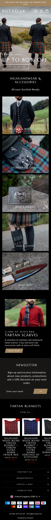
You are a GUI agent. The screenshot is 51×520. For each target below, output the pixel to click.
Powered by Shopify (25, 518)
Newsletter (25, 490)
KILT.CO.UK (14, 11)
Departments (25, 478)
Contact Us (25, 472)
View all (25, 412)
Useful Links (25, 484)
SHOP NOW (14, 351)
